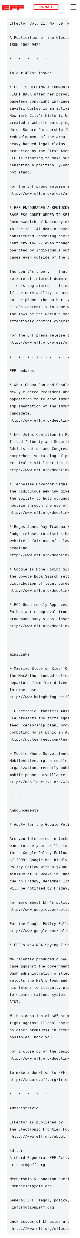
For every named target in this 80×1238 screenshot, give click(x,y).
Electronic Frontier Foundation (14, 7)
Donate (46, 7)
